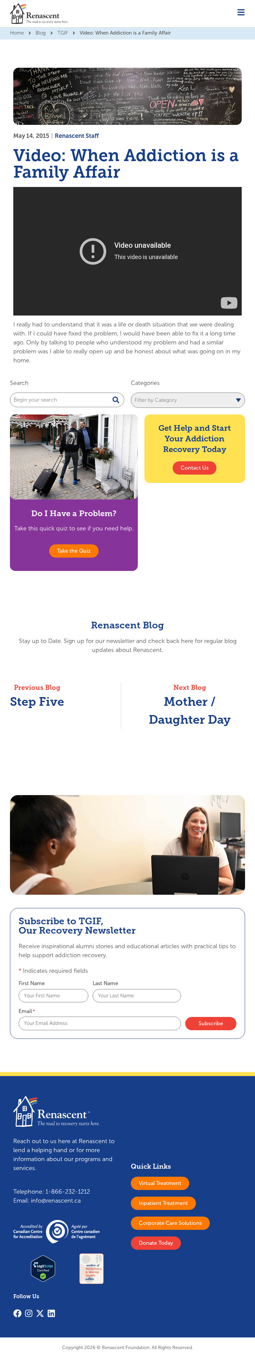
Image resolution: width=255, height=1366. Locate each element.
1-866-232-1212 (67, 1191)
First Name (32, 983)
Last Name (105, 983)
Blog (41, 33)
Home (17, 33)
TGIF (62, 33)
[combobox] (67, 400)
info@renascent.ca (56, 1200)
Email (27, 1011)
